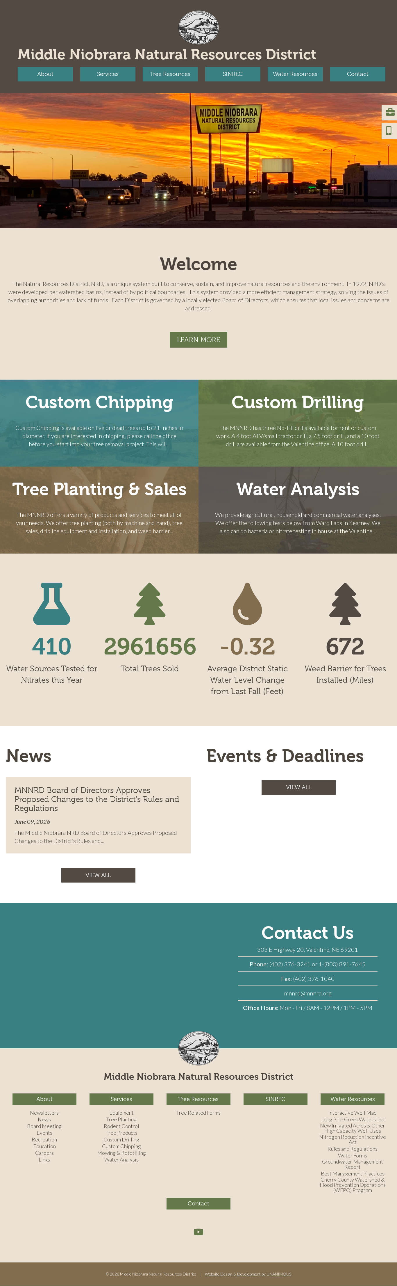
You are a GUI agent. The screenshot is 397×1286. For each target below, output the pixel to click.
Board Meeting (44, 1126)
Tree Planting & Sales (99, 489)
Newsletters (44, 1113)
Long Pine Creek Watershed (352, 1120)
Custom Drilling (298, 402)
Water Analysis (298, 489)
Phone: (259, 964)
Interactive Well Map (352, 1113)
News (44, 1120)
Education (44, 1146)
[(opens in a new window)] (198, 1231)
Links (44, 1160)
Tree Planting (121, 1120)
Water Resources (295, 74)
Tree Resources (170, 74)
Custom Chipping (99, 402)
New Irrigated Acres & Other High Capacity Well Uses (352, 1128)
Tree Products (121, 1133)
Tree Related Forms (198, 1113)
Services (108, 74)
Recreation (44, 1140)
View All (98, 875)
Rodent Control (121, 1126)
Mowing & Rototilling (121, 1153)
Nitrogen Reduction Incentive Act (352, 1139)
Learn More (198, 340)
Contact (358, 74)
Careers (44, 1153)
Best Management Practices (353, 1174)
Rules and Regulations (353, 1149)
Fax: (287, 978)
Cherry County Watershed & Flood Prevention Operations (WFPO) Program (353, 1185)
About (45, 74)
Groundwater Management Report (352, 1164)
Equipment (121, 1113)
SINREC (233, 74)
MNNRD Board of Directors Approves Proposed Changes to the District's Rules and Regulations (97, 799)
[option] (198, 160)
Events (44, 1133)
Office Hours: (261, 1007)
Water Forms (352, 1156)
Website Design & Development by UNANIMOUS (248, 1273)
